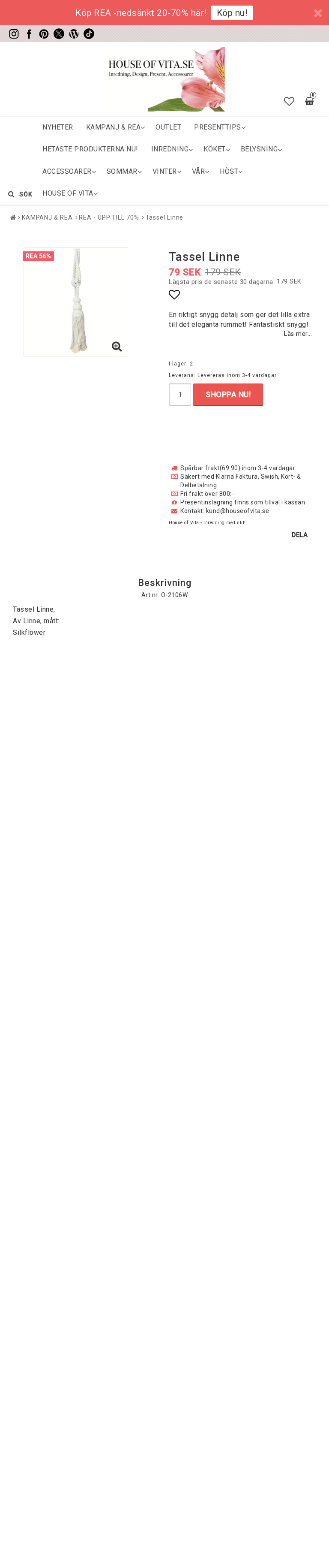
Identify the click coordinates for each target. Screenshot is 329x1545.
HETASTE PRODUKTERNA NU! (90, 149)
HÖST (229, 171)
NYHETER (57, 127)
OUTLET (168, 127)
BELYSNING (259, 149)
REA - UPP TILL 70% (109, 217)
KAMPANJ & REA (113, 127)
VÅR (198, 171)
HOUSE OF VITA (67, 193)
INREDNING (170, 149)
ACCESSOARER (67, 171)
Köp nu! (232, 13)
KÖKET (214, 149)
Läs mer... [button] (298, 334)
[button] (289, 101)
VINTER (165, 171)
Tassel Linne (165, 217)
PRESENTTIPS (217, 127)
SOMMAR (122, 171)
